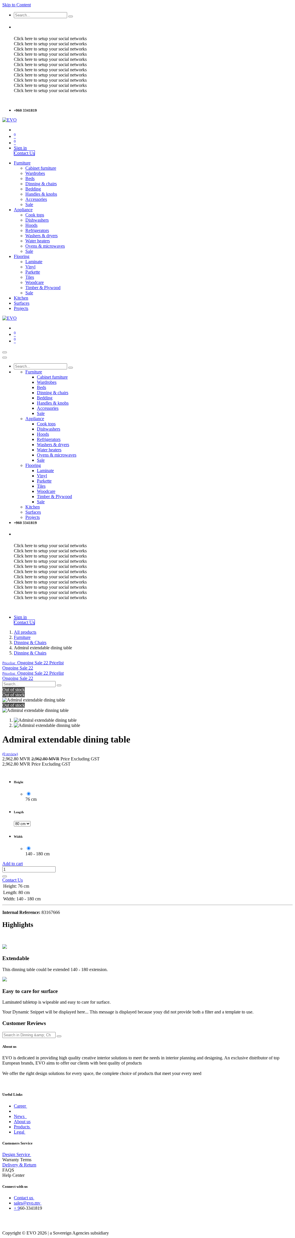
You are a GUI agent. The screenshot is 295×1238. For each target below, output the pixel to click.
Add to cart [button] (12, 863)
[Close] (4, 357)
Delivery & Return (19, 1164)
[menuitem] (22, 162)
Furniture (22, 637)
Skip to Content (16, 4)
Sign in (20, 147)
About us (22, 1121)
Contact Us (24, 153)
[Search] (70, 16)
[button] (33, 662)
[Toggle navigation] (4, 352)
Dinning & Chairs (30, 642)
